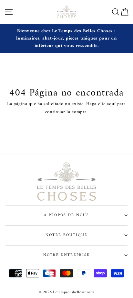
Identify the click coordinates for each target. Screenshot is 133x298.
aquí (111, 104)
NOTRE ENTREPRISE (66, 255)
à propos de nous (66, 215)
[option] (66, 38)
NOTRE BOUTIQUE (66, 235)
